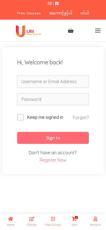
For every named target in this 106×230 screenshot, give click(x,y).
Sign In (53, 138)
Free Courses (29, 13)
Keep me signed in (45, 117)
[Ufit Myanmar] (28, 30)
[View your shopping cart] (70, 30)
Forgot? (81, 117)
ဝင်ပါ (84, 13)
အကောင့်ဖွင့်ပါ (60, 13)
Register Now (53, 160)
